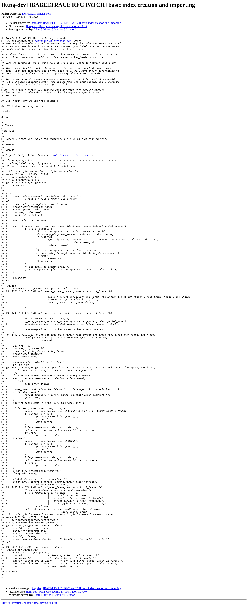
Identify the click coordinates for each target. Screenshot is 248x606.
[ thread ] (48, 29)
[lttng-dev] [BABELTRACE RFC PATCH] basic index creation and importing (76, 22)
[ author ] (71, 29)
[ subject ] (59, 29)
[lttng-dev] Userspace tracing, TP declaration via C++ (56, 26)
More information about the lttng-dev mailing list (29, 602)
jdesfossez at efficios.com (36, 13)
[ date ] (38, 29)
